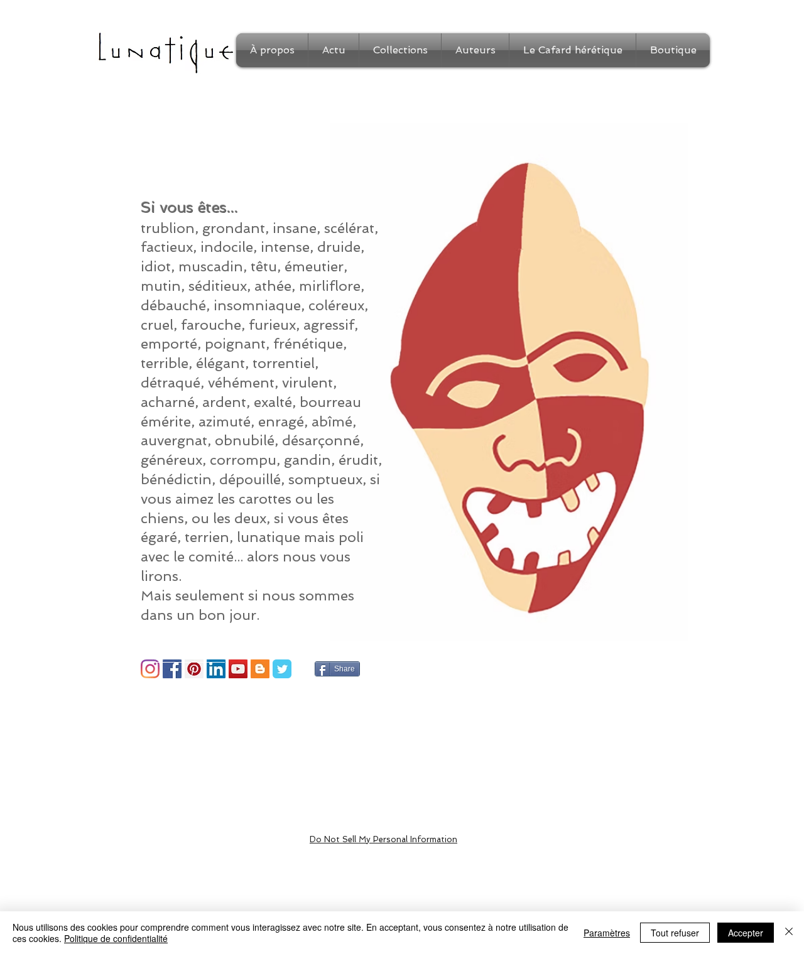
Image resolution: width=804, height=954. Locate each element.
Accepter (745, 932)
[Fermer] (788, 932)
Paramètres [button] (607, 932)
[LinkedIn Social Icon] (216, 668)
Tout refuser (675, 932)
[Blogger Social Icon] (260, 668)
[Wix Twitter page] (282, 668)
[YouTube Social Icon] (238, 668)
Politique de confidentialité (116, 938)
